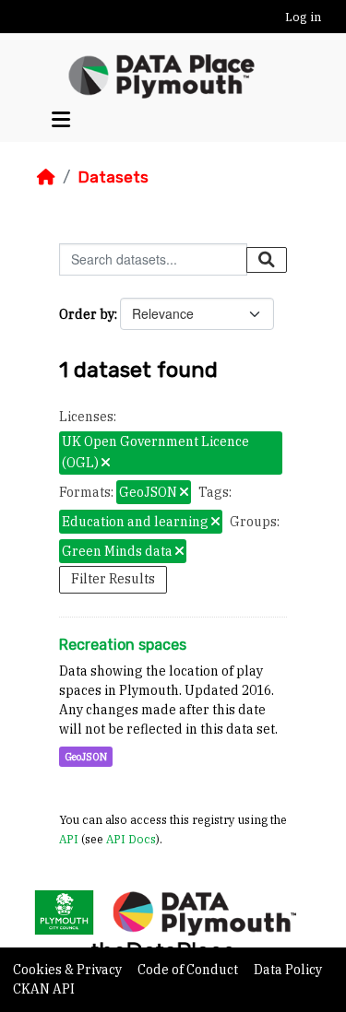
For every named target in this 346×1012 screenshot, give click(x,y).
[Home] (46, 177)
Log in (303, 17)
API (68, 838)
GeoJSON (86, 756)
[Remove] (105, 463)
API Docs (131, 838)
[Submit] (266, 260)
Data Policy (288, 969)
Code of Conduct (189, 969)
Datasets (113, 177)
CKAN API (44, 989)
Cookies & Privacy (69, 969)
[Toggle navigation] (61, 119)
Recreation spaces (122, 644)
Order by (86, 314)
